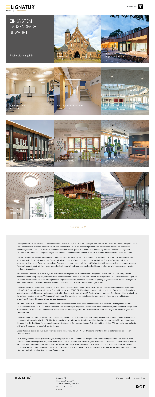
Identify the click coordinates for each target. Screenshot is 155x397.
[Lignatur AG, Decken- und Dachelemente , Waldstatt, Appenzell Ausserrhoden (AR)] (20, 8)
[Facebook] (144, 386)
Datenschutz (139, 378)
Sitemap (119, 378)
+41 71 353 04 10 (64, 386)
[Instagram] (141, 386)
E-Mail (59, 389)
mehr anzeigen (76, 227)
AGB (128, 378)
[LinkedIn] (137, 386)
